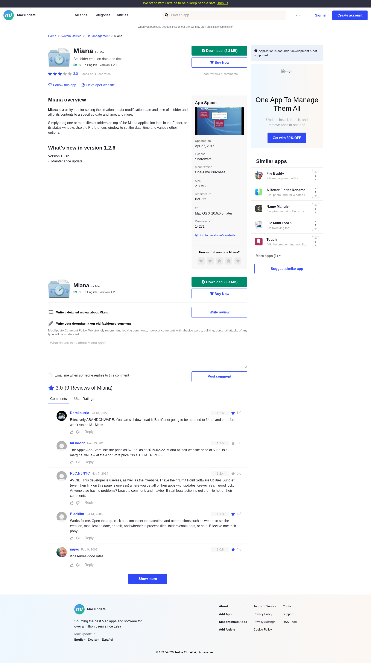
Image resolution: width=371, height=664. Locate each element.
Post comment (219, 376)
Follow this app (64, 85)
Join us (222, 3)
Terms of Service (265, 606)
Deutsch (93, 639)
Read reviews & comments (219, 74)
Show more (147, 578)
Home (52, 36)
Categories (102, 15)
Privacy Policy (263, 614)
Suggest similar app (287, 268)
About (223, 606)
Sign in (320, 15)
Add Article (227, 629)
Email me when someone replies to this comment (92, 375)
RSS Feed (290, 622)
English (79, 639)
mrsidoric (77, 443)
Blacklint (77, 514)
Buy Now (221, 62)
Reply (89, 432)
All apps (81, 15)
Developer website (100, 85)
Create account (350, 15)
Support (288, 614)
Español (107, 639)
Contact (288, 606)
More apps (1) (267, 256)
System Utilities (71, 36)
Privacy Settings (264, 622)
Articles (122, 15)
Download (221, 50)
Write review (219, 312)
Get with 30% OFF (287, 138)
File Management (97, 36)
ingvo (74, 549)
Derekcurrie (79, 413)
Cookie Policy (263, 629)
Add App (225, 614)
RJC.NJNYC (80, 473)
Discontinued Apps (233, 622)
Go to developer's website (218, 235)
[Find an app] (166, 15)
